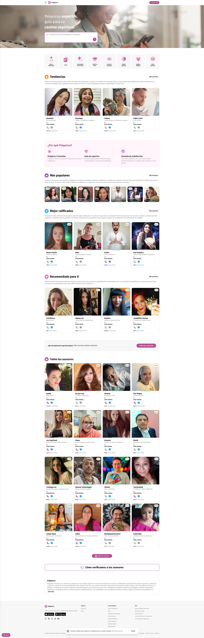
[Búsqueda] (94, 39)
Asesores (83, 608)
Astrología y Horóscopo (114, 613)
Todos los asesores (146, 346)
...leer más (50, 592)
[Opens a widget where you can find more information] (6, 635)
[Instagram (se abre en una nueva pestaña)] (52, 619)
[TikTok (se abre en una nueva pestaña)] (55, 619)
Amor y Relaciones (112, 608)
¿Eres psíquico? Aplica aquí (142, 618)
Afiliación (157, 633)
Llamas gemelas (112, 621)
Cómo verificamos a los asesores (143, 616)
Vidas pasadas (111, 626)
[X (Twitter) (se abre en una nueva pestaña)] (46, 619)
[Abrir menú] (45, 2)
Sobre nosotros (139, 613)
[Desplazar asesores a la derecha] (158, 194)
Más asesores (153, 77)
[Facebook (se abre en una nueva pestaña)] (49, 619)
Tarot (109, 611)
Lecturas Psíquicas (112, 618)
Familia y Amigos (112, 624)
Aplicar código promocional (142, 608)
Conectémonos (154, 2)
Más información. (117, 631)
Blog (82, 611)
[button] (58, 110)
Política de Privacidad (138, 633)
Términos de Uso (149, 633)
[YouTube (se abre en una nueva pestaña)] (58, 619)
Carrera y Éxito (111, 616)
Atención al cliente (139, 611)
